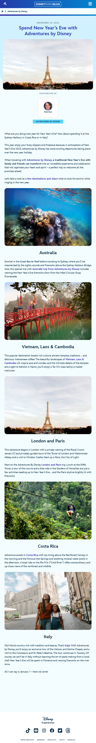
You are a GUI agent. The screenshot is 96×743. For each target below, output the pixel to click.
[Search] (5, 3)
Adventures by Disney (17, 11)
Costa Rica (32, 555)
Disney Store (52, 740)
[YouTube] (36, 730)
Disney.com (71, 740)
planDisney (41, 740)
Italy (67, 645)
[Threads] (68, 730)
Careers (62, 740)
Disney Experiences (27, 740)
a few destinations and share (41, 178)
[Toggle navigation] (90, 4)
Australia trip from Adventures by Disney (55, 269)
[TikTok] (28, 730)
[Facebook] (52, 730)
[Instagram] (44, 730)
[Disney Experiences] (48, 720)
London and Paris (51, 464)
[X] (60, 730)
